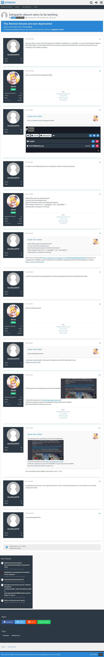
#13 (99, 513)
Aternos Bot (13, 546)
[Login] (96, 3)
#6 (100, 233)
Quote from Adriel (35, 116)
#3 (100, 110)
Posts (6, 61)
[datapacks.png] (63, 139)
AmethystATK (31, 17)
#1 (100, 39)
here (30, 27)
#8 (100, 304)
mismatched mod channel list (14, 579)
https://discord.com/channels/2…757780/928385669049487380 (64, 258)
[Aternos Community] (8, 3)
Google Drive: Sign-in (31, 362)
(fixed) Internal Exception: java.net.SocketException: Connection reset (17, 565)
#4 (100, 162)
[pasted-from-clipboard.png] (79, 388)
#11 (99, 428)
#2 (100, 71)
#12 (99, 481)
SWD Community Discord (51, 400)
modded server (15, 635)
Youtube (62, 100)
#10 (99, 375)
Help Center (62, 98)
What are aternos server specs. (14, 600)
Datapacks (6, 635)
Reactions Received (10, 93)
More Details (93, 654)
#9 (100, 343)
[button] (101, 3)
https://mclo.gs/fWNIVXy (33, 262)
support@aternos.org (63, 93)
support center (57, 29)
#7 (100, 272)
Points (6, 58)
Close (100, 654)
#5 (100, 194)
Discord (62, 95)
